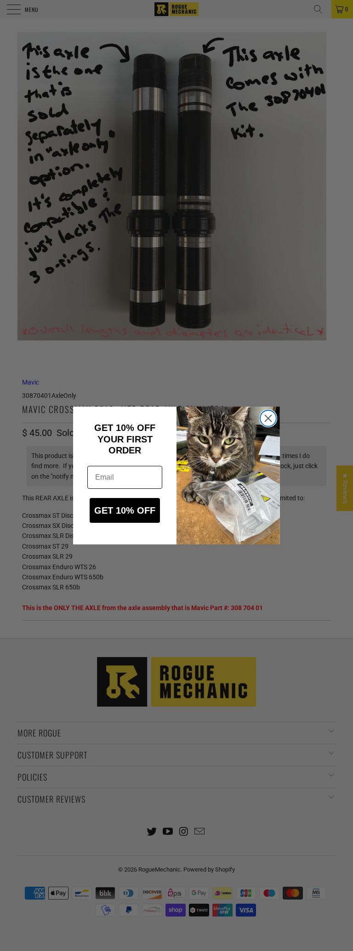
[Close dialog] (268, 418)
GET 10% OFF (124, 510)
